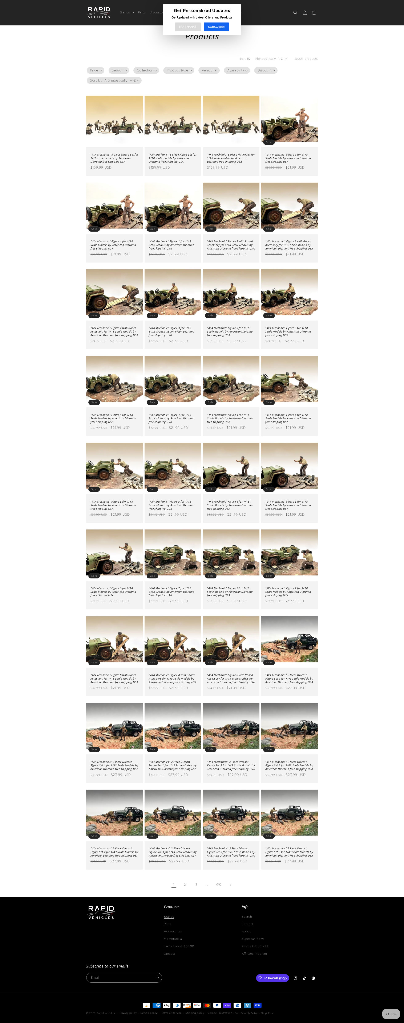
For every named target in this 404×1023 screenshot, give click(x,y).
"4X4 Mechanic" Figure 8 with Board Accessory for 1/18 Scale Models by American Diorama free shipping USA (114, 678)
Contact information (220, 1013)
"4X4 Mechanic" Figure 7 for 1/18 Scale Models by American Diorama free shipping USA (171, 591)
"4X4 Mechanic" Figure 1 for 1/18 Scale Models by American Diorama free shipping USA (288, 158)
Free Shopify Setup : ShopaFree (254, 1013)
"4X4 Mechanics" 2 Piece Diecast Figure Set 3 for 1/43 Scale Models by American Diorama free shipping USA (173, 852)
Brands (169, 917)
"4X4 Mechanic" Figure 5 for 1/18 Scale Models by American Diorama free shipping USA (288, 418)
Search (247, 917)
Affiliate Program (254, 954)
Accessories (173, 931)
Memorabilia (173, 939)
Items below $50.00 (179, 946)
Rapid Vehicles (106, 1013)
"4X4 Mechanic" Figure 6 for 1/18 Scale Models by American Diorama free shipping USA (229, 505)
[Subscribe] (157, 978)
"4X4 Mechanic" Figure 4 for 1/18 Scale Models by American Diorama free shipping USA (113, 418)
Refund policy (149, 1013)
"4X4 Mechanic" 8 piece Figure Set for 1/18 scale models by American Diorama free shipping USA (114, 158)
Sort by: (245, 59)
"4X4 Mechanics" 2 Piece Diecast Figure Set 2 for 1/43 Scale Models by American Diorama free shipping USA (231, 765)
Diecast (169, 954)
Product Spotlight (255, 946)
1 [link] (173, 884)
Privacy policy (128, 1013)
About (246, 931)
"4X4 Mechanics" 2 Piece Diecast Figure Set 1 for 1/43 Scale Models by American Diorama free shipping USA (289, 678)
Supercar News (253, 939)
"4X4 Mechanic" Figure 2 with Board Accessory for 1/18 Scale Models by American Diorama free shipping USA (231, 245)
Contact (248, 924)
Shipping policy (195, 1013)
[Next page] (230, 884)
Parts (167, 924)
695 (219, 884)
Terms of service (171, 1013)
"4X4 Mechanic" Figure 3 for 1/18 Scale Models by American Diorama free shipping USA (171, 331)
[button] (126, 12)
